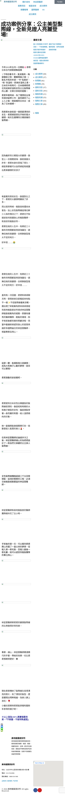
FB (43, 10)
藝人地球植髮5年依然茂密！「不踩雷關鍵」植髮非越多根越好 (41, 47)
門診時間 (15, 781)
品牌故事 (4, 781)
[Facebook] (35, 790)
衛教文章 (39, 101)
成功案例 (43, 6)
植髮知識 (39, 94)
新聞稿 (38, 81)
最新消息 (39, 87)
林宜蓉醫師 (38, 2)
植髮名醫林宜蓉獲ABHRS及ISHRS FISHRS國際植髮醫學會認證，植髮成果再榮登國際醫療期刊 (41, 58)
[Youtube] (40, 790)
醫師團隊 (9, 781)
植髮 (37, 113)
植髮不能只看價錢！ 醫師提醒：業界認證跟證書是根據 (56, 47)
